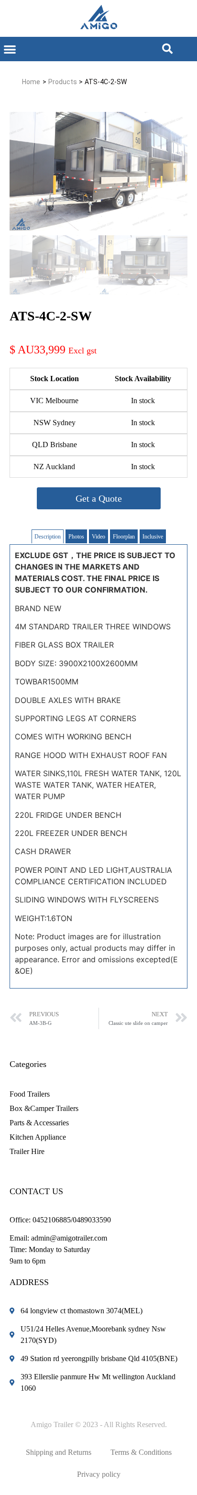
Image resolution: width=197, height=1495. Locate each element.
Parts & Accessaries (39, 1123)
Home (31, 82)
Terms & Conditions (141, 1452)
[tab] (48, 536)
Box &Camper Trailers (44, 1108)
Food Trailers (30, 1094)
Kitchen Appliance (38, 1137)
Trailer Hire (27, 1151)
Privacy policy (98, 1474)
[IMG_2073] (98, 171)
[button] (10, 49)
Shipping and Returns (58, 1452)
